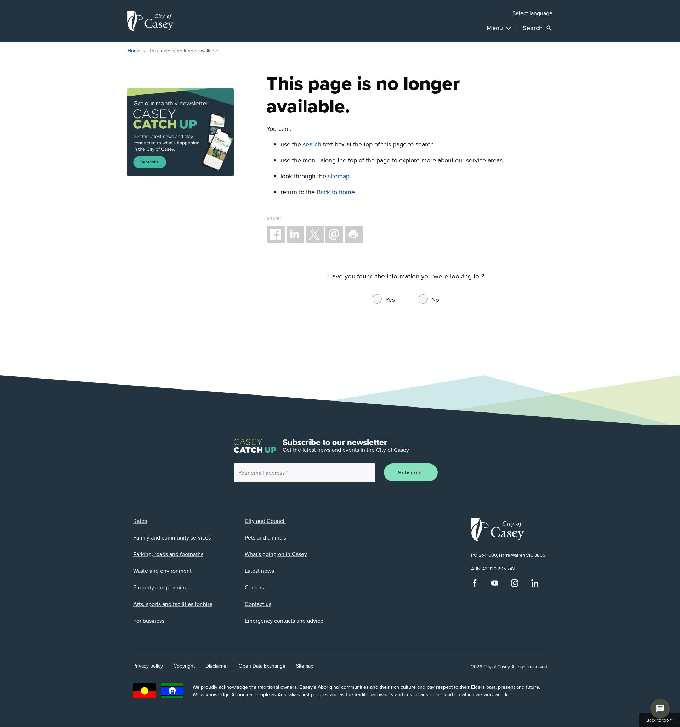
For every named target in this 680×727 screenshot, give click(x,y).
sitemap (339, 176)
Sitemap (304, 665)
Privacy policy (148, 665)
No (435, 299)
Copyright (184, 665)
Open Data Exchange (262, 665)
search (312, 144)
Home (135, 50)
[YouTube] (494, 585)
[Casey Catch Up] (186, 132)
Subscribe (411, 472)
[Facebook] (474, 585)
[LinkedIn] (534, 585)
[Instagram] (514, 585)
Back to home (336, 191)
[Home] (151, 21)
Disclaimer (216, 665)
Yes (390, 299)
